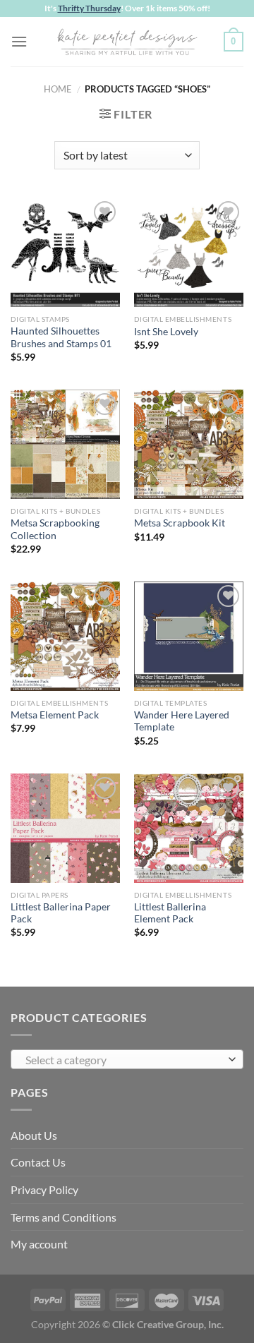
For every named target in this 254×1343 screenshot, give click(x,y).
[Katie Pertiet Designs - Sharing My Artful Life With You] (127, 41)
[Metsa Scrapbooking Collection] (65, 444)
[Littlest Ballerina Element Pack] (188, 828)
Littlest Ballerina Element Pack (170, 913)
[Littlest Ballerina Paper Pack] (65, 828)
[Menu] (19, 41)
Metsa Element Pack (55, 715)
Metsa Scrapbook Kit (179, 523)
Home (58, 89)
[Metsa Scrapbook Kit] (188, 444)
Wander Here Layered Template (181, 721)
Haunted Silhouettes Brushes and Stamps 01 (61, 337)
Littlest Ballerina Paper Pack (61, 913)
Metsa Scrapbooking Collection (55, 529)
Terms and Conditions (63, 1217)
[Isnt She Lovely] (188, 252)
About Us (34, 1135)
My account (39, 1244)
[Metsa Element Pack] (65, 636)
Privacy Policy (44, 1189)
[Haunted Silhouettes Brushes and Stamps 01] (65, 252)
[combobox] (127, 1059)
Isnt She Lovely (166, 331)
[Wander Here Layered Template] (188, 636)
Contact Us (38, 1162)
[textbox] (123, 1060)
